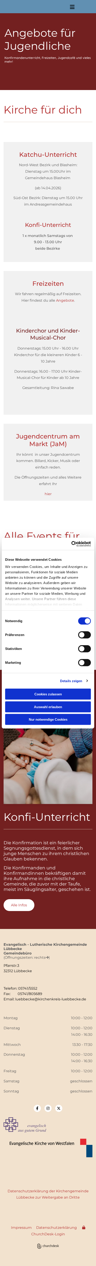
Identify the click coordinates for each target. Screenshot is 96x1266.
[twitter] (58, 1108)
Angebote (65, 300)
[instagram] (48, 1108)
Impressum (21, 1227)
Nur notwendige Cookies (48, 719)
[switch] (84, 634)
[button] (72, 7)
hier (48, 494)
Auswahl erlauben (48, 707)
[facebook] (37, 1108)
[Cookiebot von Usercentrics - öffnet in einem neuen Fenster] (71, 544)
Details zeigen (71, 681)
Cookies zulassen (48, 694)
